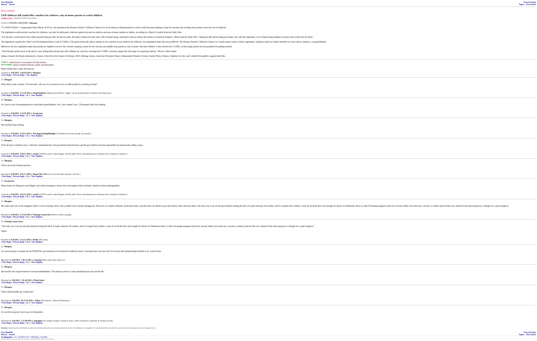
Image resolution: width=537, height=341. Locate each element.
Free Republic (7, 2)
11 (2, 280)
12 (2, 300)
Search (12, 4)
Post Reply (6, 75)
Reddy (35, 240)
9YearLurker (39, 280)
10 (2, 260)
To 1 (28, 95)
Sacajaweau (38, 113)
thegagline (38, 321)
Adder (37, 300)
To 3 (28, 197)
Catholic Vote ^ (7, 18)
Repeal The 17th (40, 174)
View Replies (31, 75)
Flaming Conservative (42, 215)
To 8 (28, 242)
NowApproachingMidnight (44, 134)
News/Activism (530, 2)
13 (2, 321)
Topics (521, 4)
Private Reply (19, 75)
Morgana (37, 73)
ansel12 (36, 154)
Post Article (531, 4)
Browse (4, 4)
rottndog (37, 260)
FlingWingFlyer (39, 93)
